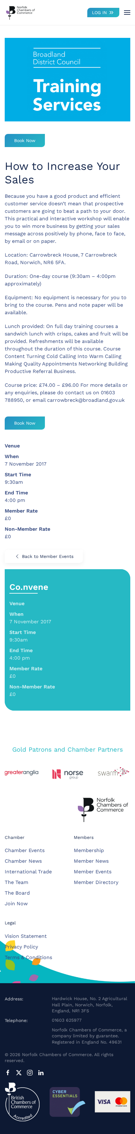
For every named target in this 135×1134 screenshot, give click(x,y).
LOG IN (99, 12)
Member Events (92, 872)
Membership (89, 850)
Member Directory (96, 882)
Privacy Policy (21, 947)
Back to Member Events (47, 556)
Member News (91, 861)
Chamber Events (25, 850)
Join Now (16, 904)
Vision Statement (26, 936)
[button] (127, 12)
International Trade (28, 872)
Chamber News (23, 861)
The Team (16, 882)
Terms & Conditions (28, 957)
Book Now (24, 140)
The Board (17, 893)
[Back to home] (20, 12)
